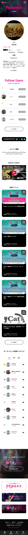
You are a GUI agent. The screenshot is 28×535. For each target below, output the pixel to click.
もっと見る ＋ (14, 70)
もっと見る (13, 129)
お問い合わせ (19, 523)
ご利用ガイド (7, 522)
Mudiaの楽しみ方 (13, 469)
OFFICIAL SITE (13, 58)
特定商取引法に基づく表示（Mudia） (14, 525)
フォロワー (5, 47)
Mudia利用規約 (20, 522)
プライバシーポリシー (10, 523)
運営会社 (13, 522)
